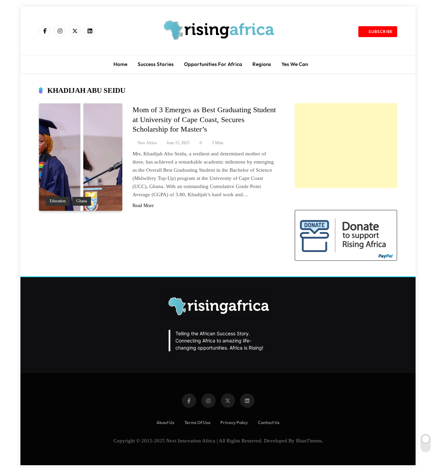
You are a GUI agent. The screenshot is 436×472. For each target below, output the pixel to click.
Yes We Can (294, 64)
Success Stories (156, 64)
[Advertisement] (346, 145)
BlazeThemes (309, 440)
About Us (165, 422)
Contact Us (269, 422)
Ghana (81, 201)
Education (58, 201)
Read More (143, 205)
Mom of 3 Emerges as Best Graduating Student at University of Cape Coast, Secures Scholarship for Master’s (204, 119)
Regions (261, 64)
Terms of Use (197, 422)
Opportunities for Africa (213, 64)
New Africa (147, 143)
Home (120, 64)
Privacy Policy (234, 422)
